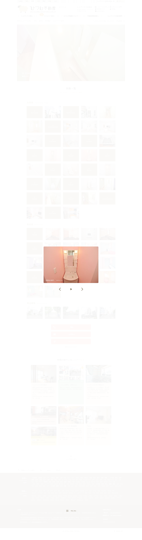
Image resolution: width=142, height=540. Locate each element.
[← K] (59, 289)
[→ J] (82, 289)
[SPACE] (71, 289)
